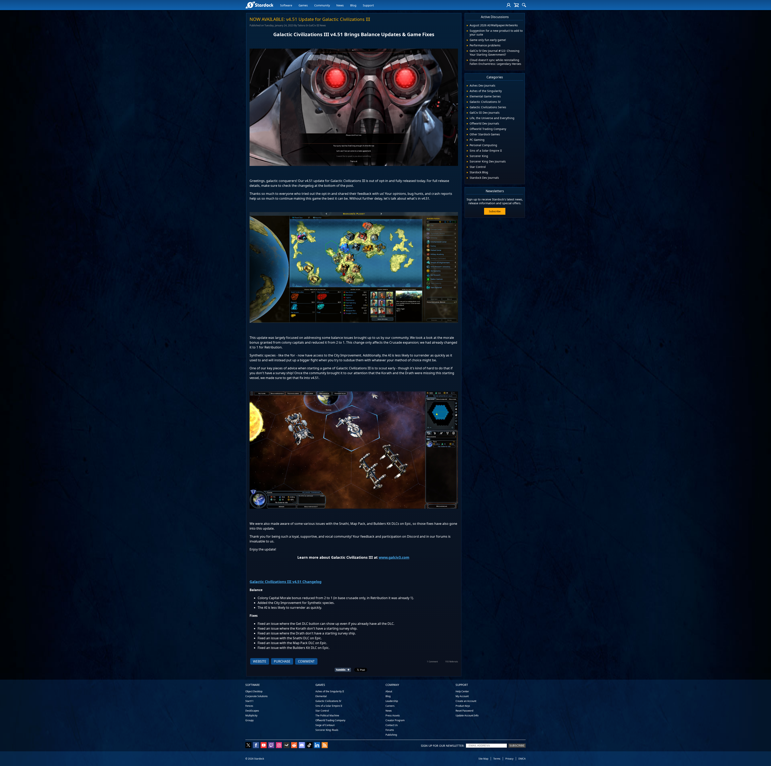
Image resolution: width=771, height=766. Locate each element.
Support (368, 5)
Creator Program (395, 720)
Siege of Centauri (325, 725)
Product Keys (463, 706)
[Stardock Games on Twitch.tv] (271, 745)
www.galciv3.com (394, 557)
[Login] (509, 5)
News (340, 5)
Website (259, 661)
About (389, 691)
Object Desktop (253, 691)
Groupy (249, 720)
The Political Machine (327, 715)
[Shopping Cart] (516, 5)
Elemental (321, 696)
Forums (390, 730)
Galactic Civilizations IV (328, 701)
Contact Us (392, 725)
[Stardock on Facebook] (256, 745)
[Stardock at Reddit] (294, 745)
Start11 (249, 701)
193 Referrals (451, 661)
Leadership (392, 701)
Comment (306, 661)
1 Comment (432, 661)
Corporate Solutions (256, 696)
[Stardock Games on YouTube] (264, 745)
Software (286, 5)
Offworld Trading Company (330, 720)
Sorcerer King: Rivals (326, 730)
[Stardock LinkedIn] (317, 745)
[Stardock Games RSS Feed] (325, 745)
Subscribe (495, 211)
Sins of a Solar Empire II (328, 706)
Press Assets (393, 715)
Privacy (509, 758)
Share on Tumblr (344, 670)
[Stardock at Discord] (302, 745)
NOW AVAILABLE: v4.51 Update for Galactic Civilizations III (310, 19)
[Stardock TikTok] (309, 745)
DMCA (522, 758)
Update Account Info (467, 715)
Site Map (483, 758)
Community (322, 5)
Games (303, 5)
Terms (496, 758)
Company (392, 685)
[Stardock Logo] (259, 5)
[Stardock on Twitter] (248, 745)
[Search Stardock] (524, 5)
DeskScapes (252, 710)
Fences (249, 706)
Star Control (322, 710)
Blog (353, 5)
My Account (462, 696)
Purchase (282, 661)
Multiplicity (251, 715)
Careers (390, 706)
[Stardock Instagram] (279, 745)
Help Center (462, 691)
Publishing (391, 734)
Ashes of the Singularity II (329, 691)
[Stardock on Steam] (287, 745)
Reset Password (464, 710)
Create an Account (466, 701)
